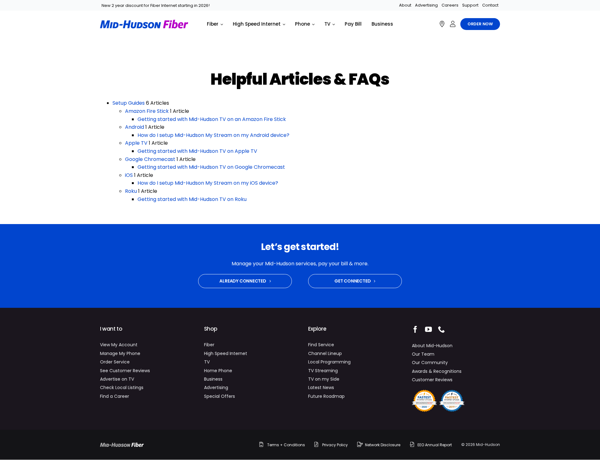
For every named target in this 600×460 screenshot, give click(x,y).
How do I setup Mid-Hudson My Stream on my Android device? (213, 135)
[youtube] (428, 329)
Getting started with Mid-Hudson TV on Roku (192, 199)
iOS (129, 175)
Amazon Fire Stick (147, 111)
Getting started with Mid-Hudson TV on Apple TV (197, 151)
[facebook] (415, 329)
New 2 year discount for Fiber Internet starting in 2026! (156, 5)
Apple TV (136, 143)
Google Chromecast (150, 159)
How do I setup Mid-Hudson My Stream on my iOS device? (208, 183)
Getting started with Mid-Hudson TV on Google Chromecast (211, 167)
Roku (131, 191)
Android (134, 127)
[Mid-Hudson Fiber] (122, 444)
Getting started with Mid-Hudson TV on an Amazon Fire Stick (212, 119)
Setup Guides (128, 103)
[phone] (441, 329)
